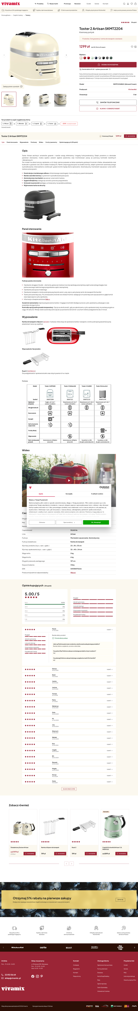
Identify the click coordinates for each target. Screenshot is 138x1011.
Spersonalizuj (67, 522)
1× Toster (50, 123)
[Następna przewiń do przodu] (72, 864)
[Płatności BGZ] (116, 1006)
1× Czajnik (36, 123)
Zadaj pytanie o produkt (11, 86)
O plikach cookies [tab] (97, 494)
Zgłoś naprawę (102, 983)
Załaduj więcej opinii (69, 789)
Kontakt (105, 4)
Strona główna (5, 15)
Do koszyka (131, 136)
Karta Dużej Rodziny (103, 976)
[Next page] (66, 55)
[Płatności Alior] (126, 1006)
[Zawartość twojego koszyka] (135, 4)
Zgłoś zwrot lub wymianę (104, 965)
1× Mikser (6, 123)
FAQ (125, 972)
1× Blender (20, 123)
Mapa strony (77, 976)
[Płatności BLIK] (97, 1006)
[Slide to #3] (44, 99)
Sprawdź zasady (6, 127)
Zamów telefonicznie (110, 102)
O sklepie (76, 965)
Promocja (67, 4)
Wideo (41, 142)
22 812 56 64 (10, 974)
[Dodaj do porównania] (135, 47)
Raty (98, 980)
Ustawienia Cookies (103, 991)
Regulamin (76, 969)
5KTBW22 (31, 371)
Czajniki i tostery (18, 15)
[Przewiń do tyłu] (66, 864)
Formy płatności (102, 969)
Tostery (28, 15)
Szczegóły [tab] (69, 494)
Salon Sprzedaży (102, 987)
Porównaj (34, 142)
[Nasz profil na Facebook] (32, 976)
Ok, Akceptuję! (96, 522)
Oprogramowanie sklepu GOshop (42, 1006)
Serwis (97, 4)
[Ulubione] (132, 4)
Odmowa (42, 522)
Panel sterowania (12, 142)
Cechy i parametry (51, 142)
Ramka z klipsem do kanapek (50, 847)
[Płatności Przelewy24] (105, 1006)
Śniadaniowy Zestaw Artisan (19, 847)
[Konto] (128, 4)
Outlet (89, 4)
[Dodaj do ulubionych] (132, 47)
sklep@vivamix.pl (13, 978)
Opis (2, 142)
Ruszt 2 (74, 847)
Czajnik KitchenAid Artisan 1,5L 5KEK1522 (112, 848)
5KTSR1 (46, 322)
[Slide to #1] (9, 99)
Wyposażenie (24, 142)
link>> (48, 299)
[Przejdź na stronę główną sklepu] (10, 3)
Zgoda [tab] (41, 494)
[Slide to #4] (61, 99)
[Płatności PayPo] (89, 1006)
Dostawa (100, 972)
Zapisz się (120, 899)
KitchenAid (132, 89)
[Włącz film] (69, 480)
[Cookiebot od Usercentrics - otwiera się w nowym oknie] (101, 487)
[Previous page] (4, 55)
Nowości (77, 4)
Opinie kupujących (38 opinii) (68, 142)
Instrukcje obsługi (129, 976)
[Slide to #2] (26, 99)
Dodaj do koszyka (110, 65)
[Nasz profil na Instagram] (37, 976)
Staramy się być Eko (130, 980)
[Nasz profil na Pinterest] (42, 976)
